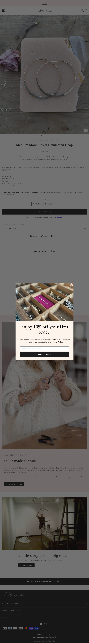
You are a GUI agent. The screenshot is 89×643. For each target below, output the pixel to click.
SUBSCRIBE (44, 354)
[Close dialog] (71, 285)
